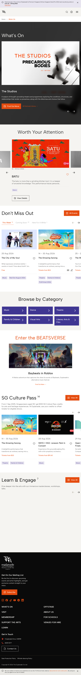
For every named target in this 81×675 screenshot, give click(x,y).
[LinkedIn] (22, 600)
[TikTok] (10, 600)
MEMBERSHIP (8, 617)
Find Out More (39, 384)
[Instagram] (3, 600)
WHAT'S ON (7, 607)
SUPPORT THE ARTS (11, 622)
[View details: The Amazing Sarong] (56, 257)
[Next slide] (74, 172)
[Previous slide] (7, 172)
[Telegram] (18, 600)
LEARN (5, 627)
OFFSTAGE (49, 607)
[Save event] (34, 258)
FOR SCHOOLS (51, 617)
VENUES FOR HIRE (52, 622)
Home (3, 19)
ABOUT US (49, 612)
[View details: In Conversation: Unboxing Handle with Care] (56, 529)
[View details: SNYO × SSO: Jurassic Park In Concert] (56, 440)
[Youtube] (14, 600)
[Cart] (71, 12)
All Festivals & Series (29, 106)
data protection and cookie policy (58, 670)
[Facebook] (7, 600)
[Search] (67, 12)
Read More (8, 5)
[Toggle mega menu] (77, 12)
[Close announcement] (77, 2)
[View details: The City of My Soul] (19, 254)
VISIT (4, 612)
